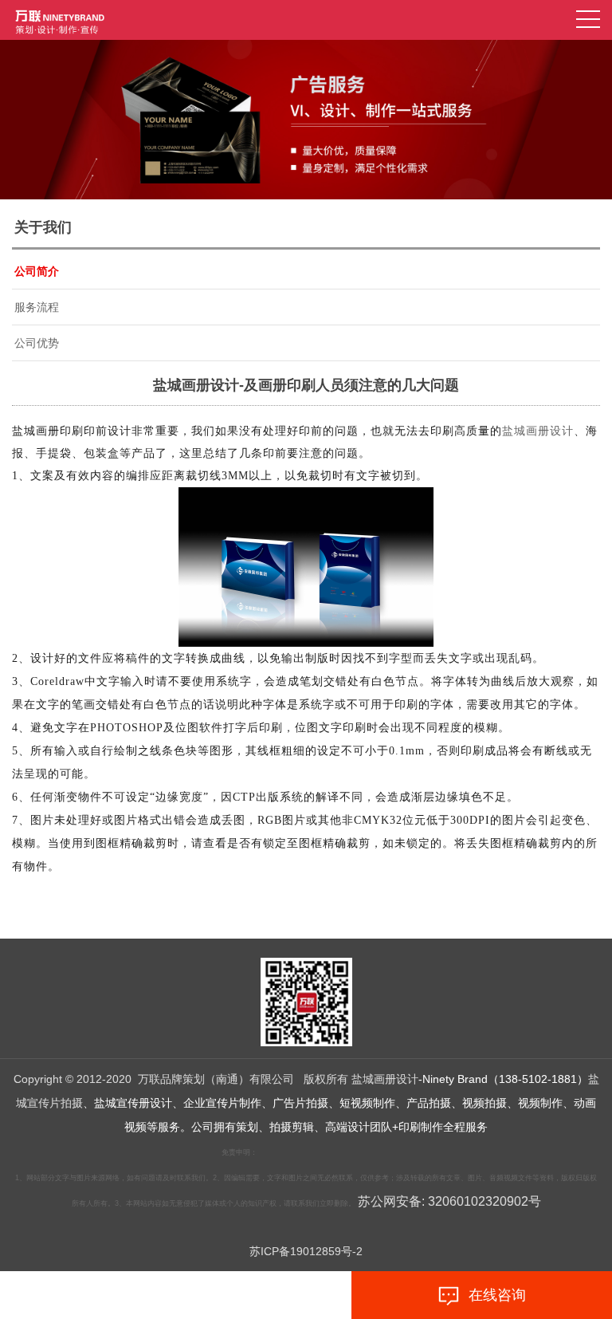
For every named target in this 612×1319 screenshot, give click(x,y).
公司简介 (36, 271)
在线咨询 (493, 1295)
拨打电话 (142, 1295)
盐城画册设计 (538, 431)
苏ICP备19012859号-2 (306, 1251)
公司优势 (36, 343)
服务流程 (36, 307)
